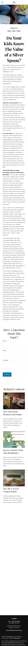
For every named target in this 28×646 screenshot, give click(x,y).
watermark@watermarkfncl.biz (14, 630)
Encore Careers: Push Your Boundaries (13, 451)
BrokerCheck (17, 638)
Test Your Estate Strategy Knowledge (12, 413)
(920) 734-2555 (16, 621)
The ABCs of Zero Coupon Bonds (11, 490)
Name (4, 341)
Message (5, 360)
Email (4, 350)
